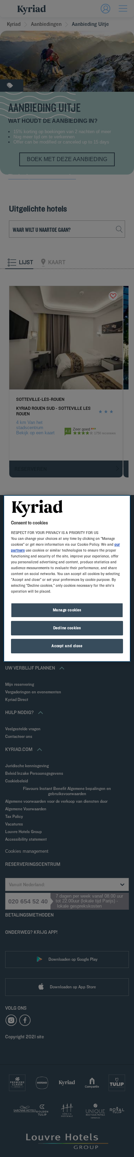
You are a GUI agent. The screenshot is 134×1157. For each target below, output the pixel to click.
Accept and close (67, 645)
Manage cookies (67, 609)
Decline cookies (67, 627)
